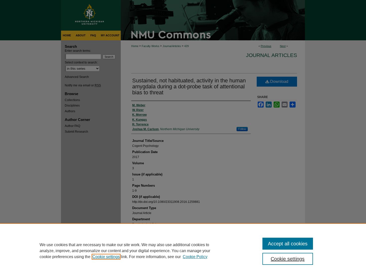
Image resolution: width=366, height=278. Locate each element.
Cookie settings (106, 257)
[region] (183, 250)
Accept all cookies (287, 243)
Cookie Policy (195, 257)
